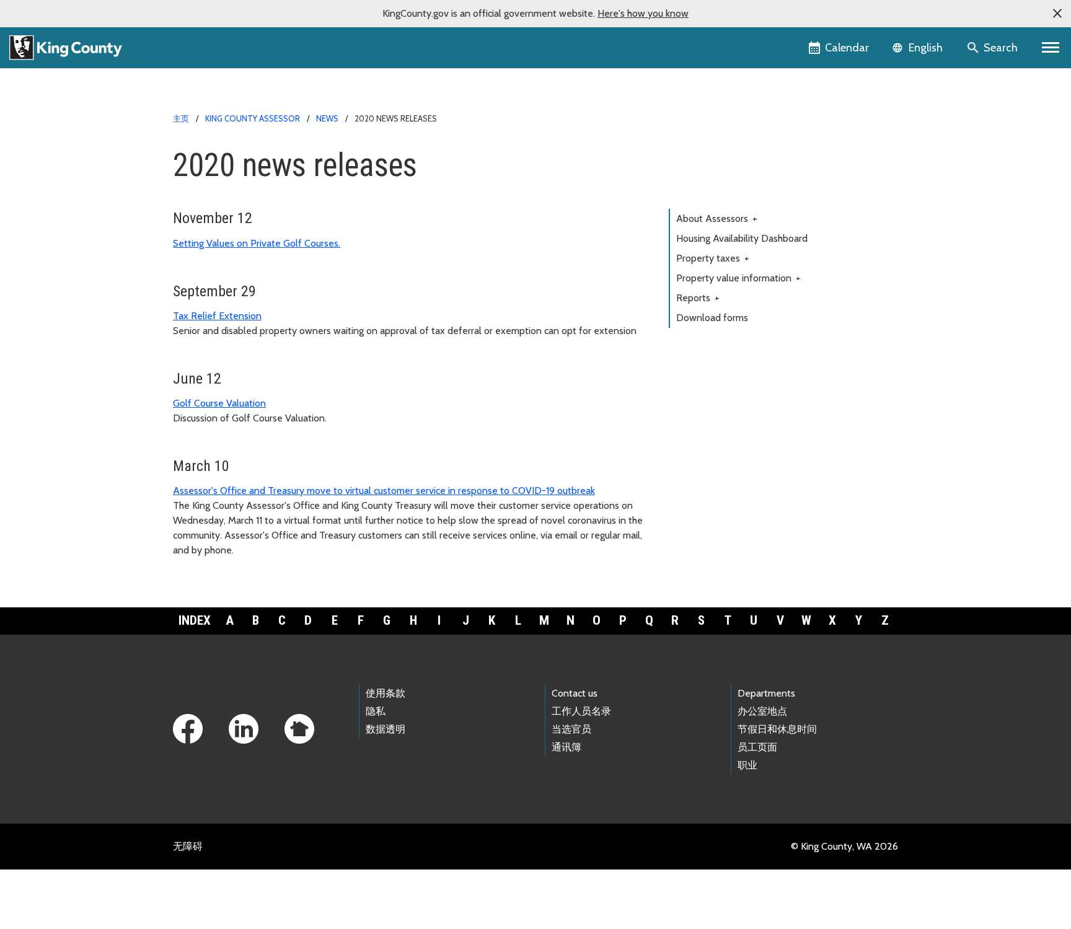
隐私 (376, 711)
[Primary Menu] (1051, 47)
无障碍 (188, 846)
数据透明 (385, 729)
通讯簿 (566, 747)
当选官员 (571, 729)
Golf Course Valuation (219, 403)
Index (194, 620)
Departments (766, 693)
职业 (747, 765)
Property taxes (712, 258)
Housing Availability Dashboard (742, 238)
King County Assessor (252, 118)
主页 (181, 118)
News (327, 118)
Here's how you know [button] (643, 13)
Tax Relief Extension (217, 316)
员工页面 (757, 747)
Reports (698, 298)
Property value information (738, 278)
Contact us (574, 693)
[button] (1057, 13)
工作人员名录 (581, 711)
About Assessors (716, 218)
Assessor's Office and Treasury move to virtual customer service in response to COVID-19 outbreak (384, 490)
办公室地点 (762, 711)
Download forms (712, 318)
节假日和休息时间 (777, 729)
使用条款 (385, 693)
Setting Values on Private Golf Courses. (256, 243)
